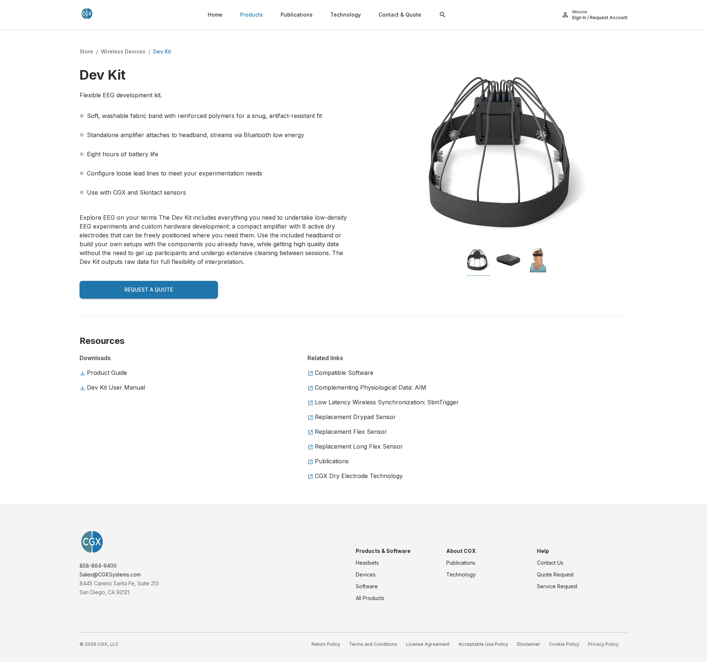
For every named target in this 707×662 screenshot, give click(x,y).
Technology (345, 14)
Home (215, 14)
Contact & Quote (400, 14)
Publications (297, 14)
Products (251, 14)
